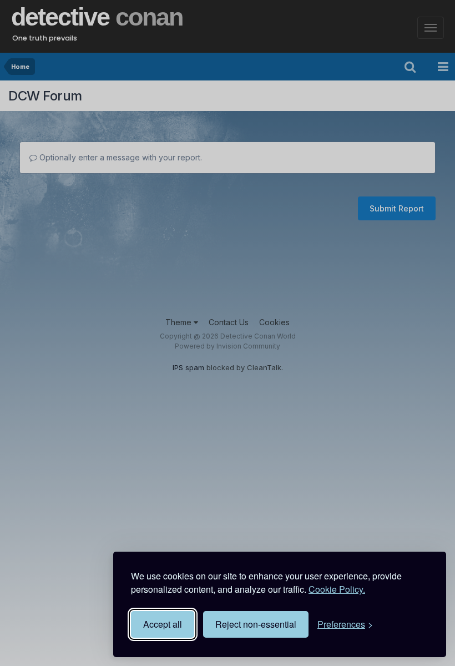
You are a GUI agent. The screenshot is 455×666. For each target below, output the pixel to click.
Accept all (162, 624)
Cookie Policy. (337, 589)
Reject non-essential (255, 624)
